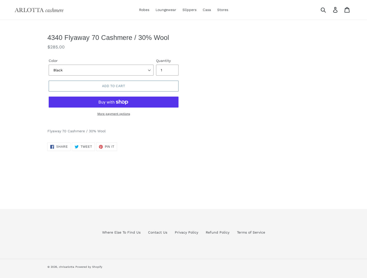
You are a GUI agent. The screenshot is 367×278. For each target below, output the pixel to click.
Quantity (163, 61)
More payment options (113, 114)
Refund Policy (217, 232)
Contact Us (157, 232)
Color (53, 61)
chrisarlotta (66, 267)
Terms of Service (251, 232)
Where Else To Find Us (121, 232)
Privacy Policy (186, 232)
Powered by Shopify (88, 267)
